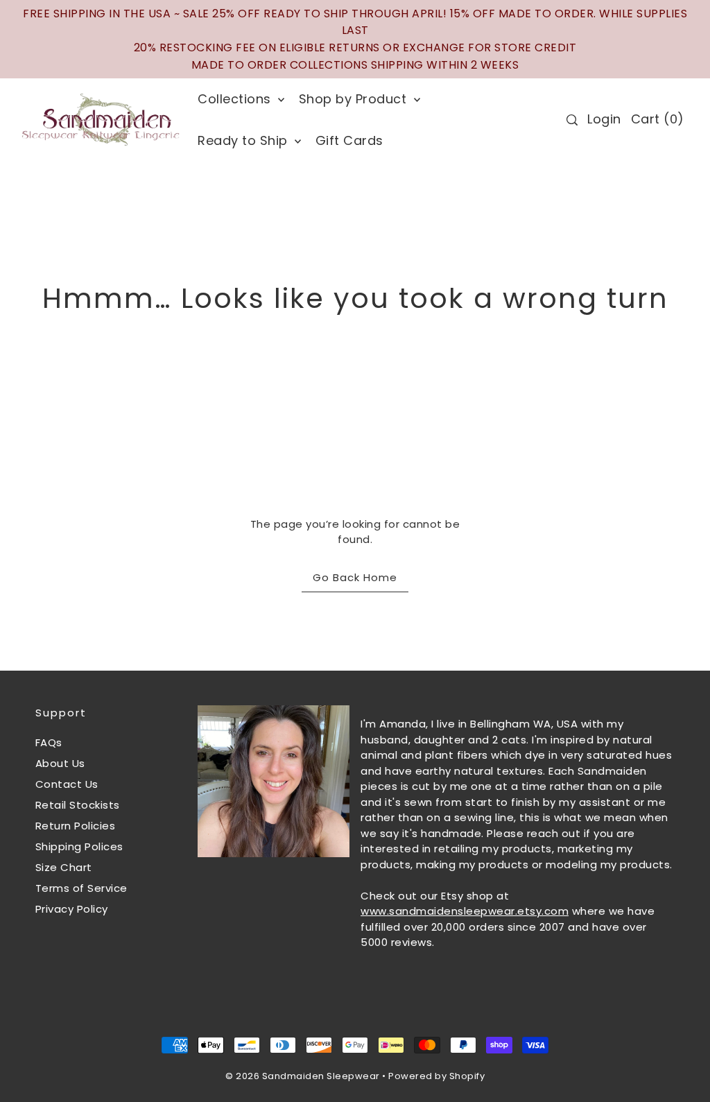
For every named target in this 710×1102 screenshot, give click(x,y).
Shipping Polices (79, 846)
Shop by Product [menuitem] (354, 98)
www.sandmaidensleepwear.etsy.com (465, 911)
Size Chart (63, 867)
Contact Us (66, 784)
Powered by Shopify (436, 1076)
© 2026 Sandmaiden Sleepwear (302, 1076)
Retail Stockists (77, 805)
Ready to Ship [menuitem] (244, 140)
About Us (60, 763)
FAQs (48, 742)
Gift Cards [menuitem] (349, 140)
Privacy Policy (71, 909)
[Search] (572, 120)
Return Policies (75, 825)
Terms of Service (81, 888)
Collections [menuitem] (236, 98)
